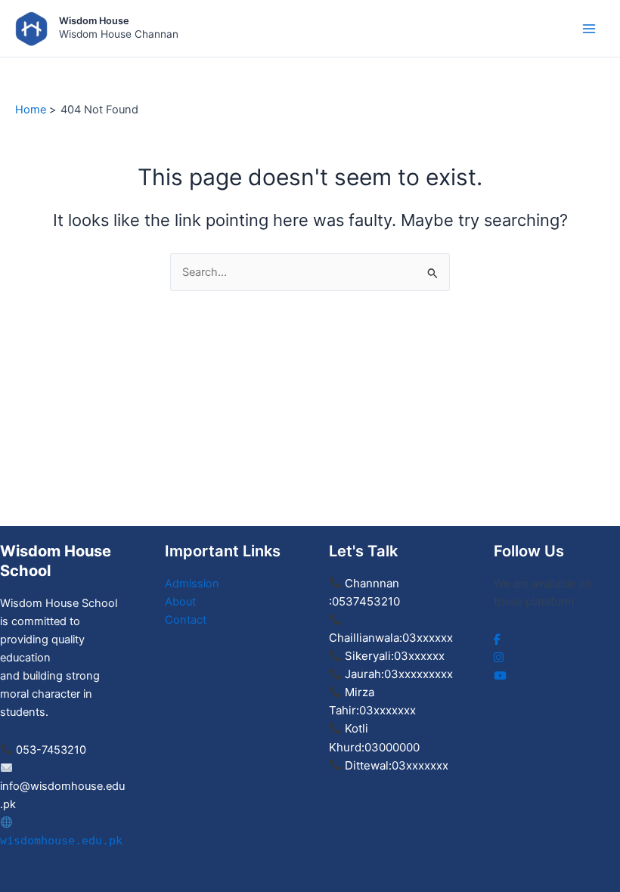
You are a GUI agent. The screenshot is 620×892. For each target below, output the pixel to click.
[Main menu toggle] (589, 29)
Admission (192, 583)
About (180, 602)
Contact (185, 620)
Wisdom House (94, 20)
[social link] (497, 639)
